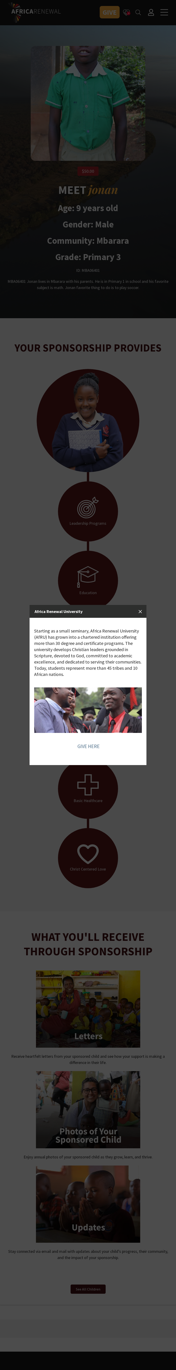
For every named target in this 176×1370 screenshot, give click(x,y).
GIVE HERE (88, 746)
